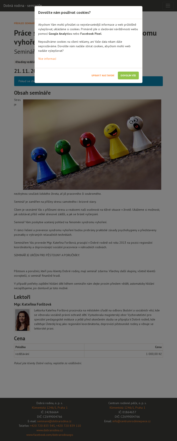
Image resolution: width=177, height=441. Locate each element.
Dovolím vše (128, 75)
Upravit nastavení (103, 75)
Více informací (47, 59)
